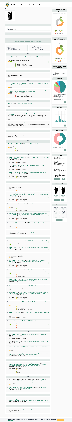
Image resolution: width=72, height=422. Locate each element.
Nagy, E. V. (23, 57)
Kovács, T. (27, 90)
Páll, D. (22, 203)
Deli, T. (14, 90)
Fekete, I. (10, 74)
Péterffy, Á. (20, 103)
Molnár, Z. (26, 56)
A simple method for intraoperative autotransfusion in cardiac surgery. (34, 409)
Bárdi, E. (10, 341)
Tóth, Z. (34, 90)
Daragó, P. (18, 222)
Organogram (48, 4)
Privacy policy (11, 420)
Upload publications (11, 48)
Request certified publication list (14, 49)
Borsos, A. (19, 143)
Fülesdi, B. (19, 172)
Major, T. (25, 143)
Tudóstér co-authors (19, 41)
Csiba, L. (26, 74)
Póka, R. (29, 143)
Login (62, 1)
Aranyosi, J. (39, 56)
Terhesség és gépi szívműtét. (27, 103)
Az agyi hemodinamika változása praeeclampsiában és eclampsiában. (33, 334)
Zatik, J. (15, 157)
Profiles (22, 4)
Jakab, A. (20, 113)
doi (9, 61)
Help (6, 0)
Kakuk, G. (14, 387)
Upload (28, 4)
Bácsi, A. (10, 353)
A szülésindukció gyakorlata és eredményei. (37, 165)
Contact (10, 0)
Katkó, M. (10, 56)
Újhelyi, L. (21, 387)
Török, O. (11, 57)
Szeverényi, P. (19, 320)
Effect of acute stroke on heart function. (35, 74)
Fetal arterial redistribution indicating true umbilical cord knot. (35, 172)
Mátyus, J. (10, 387)
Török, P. (14, 222)
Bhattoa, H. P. (22, 56)
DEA (11, 61)
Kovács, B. (31, 56)
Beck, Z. (18, 353)
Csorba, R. (10, 143)
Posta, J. (21, 213)
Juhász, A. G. (20, 165)
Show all (57, 178)
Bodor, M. (15, 57)
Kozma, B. (23, 90)
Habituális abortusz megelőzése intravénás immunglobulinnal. (36, 341)
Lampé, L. (27, 312)
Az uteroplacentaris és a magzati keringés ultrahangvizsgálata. (24, 133)
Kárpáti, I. (25, 387)
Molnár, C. (22, 253)
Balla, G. (18, 83)
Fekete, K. (22, 74)
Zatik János (56, 195)
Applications (34, 4)
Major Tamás (63, 195)
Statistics (41, 4)
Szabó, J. (21, 353)
